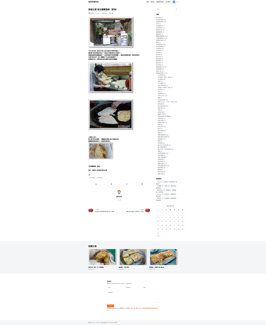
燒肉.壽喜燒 (161, 130)
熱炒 (159, 128)
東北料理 (160, 104)
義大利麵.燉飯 (162, 147)
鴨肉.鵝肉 (160, 167)
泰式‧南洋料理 (162, 106)
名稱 (109, 287)
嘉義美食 (158, 34)
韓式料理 (160, 161)
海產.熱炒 (160, 108)
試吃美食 (158, 65)
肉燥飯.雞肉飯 (162, 153)
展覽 (157, 42)
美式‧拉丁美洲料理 (163, 145)
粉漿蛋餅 (160, 139)
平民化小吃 (161, 95)
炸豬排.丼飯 (161, 122)
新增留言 (110, 292)
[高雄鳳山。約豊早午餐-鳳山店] (163, 257)
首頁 (148, 2)
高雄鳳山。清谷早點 (124, 267)
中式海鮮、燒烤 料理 (164, 77)
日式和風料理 (161, 100)
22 (178, 225)
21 (174, 225)
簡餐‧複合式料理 (162, 137)
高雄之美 (158, 71)
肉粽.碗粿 (160, 155)
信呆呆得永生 (93, 2)
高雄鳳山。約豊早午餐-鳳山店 (156, 267)
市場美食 (160, 93)
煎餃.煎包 (160, 126)
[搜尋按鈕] (176, 9)
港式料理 (160, 112)
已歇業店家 (159, 44)
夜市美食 (160, 89)
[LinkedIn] (142, 184)
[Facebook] (174, 2)
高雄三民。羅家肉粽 (170, 186)
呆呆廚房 (167, 2)
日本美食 (158, 50)
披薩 (159, 98)
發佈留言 (110, 305)
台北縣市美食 (159, 19)
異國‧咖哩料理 (162, 135)
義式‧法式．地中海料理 (164, 149)
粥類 (159, 141)
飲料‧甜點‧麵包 (162, 165)
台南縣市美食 (159, 21)
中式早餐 (160, 75)
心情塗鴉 (158, 48)
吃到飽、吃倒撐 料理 (164, 87)
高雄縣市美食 (160, 2)
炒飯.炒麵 (160, 120)
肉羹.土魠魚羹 (162, 157)
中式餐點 (160, 79)
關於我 (152, 2)
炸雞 (159, 124)
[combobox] (165, 9)
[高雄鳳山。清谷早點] (133, 257)
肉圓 (159, 151)
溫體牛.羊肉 (161, 114)
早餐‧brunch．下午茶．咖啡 (107, 13)
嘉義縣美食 (159, 32)
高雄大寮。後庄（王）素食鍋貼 (96, 267)
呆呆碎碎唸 (159, 28)
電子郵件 (128, 287)
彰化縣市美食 (159, 46)
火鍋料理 (160, 118)
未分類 (158, 52)
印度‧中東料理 (162, 85)
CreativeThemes (111, 322)
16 (182, 221)
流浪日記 (158, 56)
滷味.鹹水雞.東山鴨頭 (164, 116)
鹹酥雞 (159, 169)
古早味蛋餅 (92, 177)
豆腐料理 (160, 159)
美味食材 (158, 63)
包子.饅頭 (160, 83)
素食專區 (160, 143)
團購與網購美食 (160, 36)
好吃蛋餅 (99, 177)
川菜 (159, 91)
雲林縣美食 (159, 69)
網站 (145, 287)
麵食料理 (160, 172)
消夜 (159, 110)
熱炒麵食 (158, 60)
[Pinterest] (127, 184)
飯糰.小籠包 (161, 163)
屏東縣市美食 (159, 40)
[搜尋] (177, 1)
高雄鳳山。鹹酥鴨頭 (169, 182)
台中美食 (158, 17)
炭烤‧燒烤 (158, 58)
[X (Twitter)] (111, 184)
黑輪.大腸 (160, 174)
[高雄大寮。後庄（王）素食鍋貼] (102, 257)
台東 (157, 24)
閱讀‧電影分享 (160, 67)
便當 (159, 81)
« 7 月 (157, 236)
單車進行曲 (159, 30)
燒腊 (159, 133)
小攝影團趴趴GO (160, 38)
